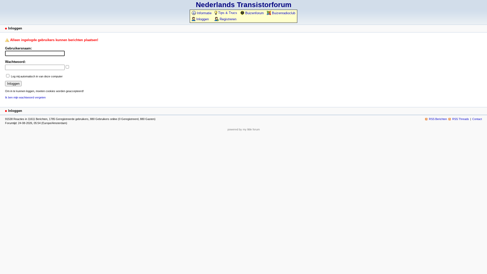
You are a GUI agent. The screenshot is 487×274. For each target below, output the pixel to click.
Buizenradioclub (283, 13)
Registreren (227, 19)
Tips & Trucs (227, 13)
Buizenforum (254, 13)
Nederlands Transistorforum (243, 5)
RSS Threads (460, 119)
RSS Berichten (438, 119)
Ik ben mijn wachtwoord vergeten (25, 97)
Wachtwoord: (15, 62)
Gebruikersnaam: (18, 48)
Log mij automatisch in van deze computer (37, 76)
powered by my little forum (244, 129)
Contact (477, 119)
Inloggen (202, 19)
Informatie (204, 13)
